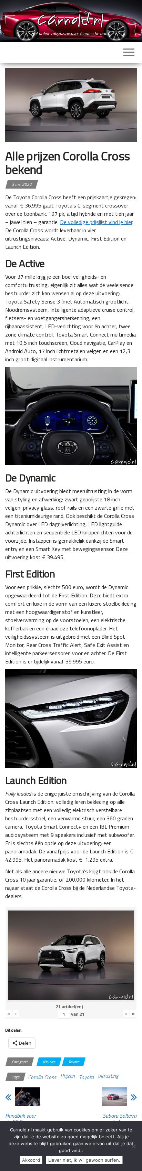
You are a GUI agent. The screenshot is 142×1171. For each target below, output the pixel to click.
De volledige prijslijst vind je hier (96, 222)
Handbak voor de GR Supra (20, 1119)
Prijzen (67, 1076)
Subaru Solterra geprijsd (119, 1119)
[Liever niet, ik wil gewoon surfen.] (133, 1146)
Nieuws (49, 1061)
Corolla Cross (42, 1077)
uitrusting (108, 1076)
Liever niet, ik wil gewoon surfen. (84, 1160)
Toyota (73, 1061)
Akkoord (31, 1160)
